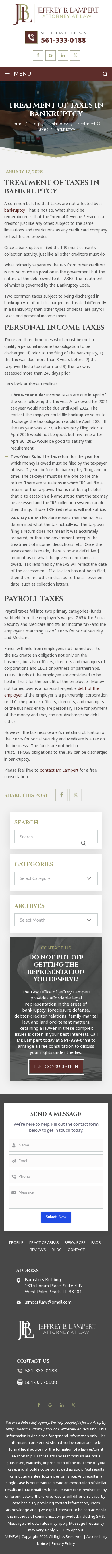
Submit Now (56, 1217)
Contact (76, 1250)
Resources (75, 1243)
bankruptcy (14, 210)
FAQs (96, 1243)
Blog (57, 1250)
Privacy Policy (63, 1543)
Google (50, 55)
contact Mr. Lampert (59, 770)
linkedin (63, 55)
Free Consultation (56, 1066)
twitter (75, 55)
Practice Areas (44, 1243)
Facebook (38, 55)
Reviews (38, 1250)
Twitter (75, 795)
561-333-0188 (63, 40)
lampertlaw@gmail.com (48, 1302)
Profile (16, 1243)
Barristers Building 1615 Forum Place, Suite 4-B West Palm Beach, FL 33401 (53, 1286)
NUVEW (11, 1536)
